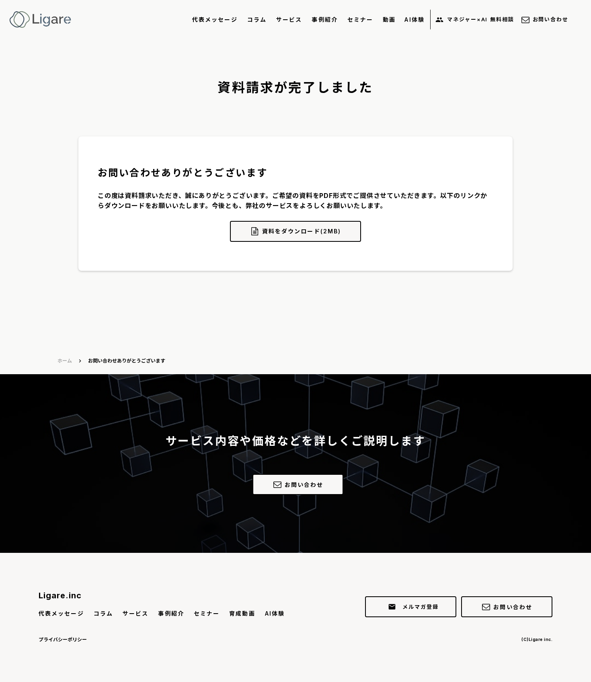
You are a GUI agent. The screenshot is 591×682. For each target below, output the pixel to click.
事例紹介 (324, 19)
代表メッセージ (215, 19)
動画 (389, 19)
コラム (257, 19)
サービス (289, 19)
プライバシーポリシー (63, 640)
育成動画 (242, 613)
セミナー (360, 19)
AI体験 (414, 19)
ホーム (64, 361)
